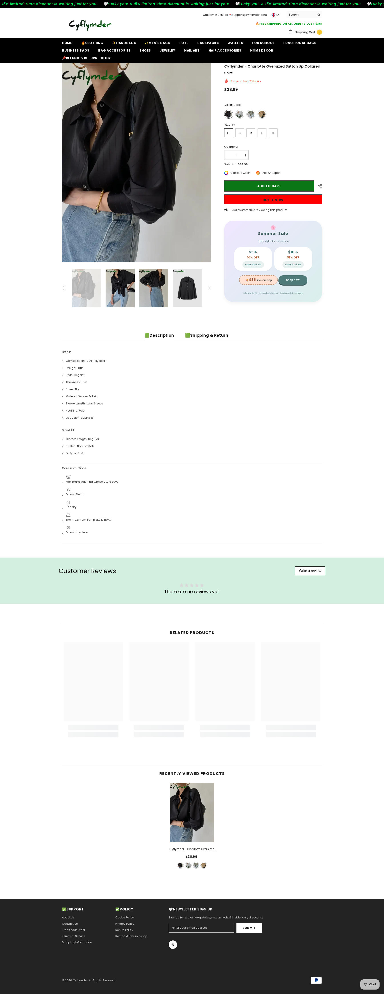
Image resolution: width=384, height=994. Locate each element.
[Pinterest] (173, 944)
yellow (203, 865)
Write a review (310, 571)
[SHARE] (318, 186)
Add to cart (269, 186)
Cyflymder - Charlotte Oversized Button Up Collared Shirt (191, 849)
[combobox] (300, 14)
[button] (63, 288)
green (196, 865)
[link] (93, 727)
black (180, 865)
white (188, 865)
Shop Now (293, 280)
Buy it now (273, 200)
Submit (249, 928)
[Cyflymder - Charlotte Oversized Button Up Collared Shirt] (192, 812)
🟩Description (159, 335)
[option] (136, 162)
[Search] (304, 14)
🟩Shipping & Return (206, 335)
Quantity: (231, 147)
